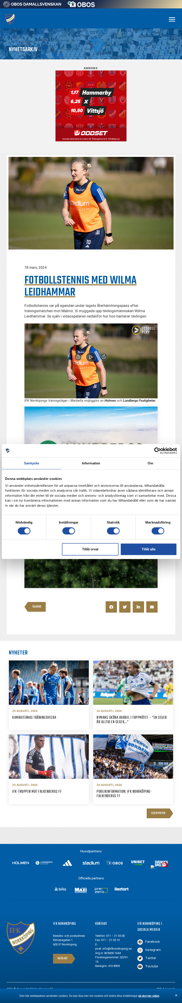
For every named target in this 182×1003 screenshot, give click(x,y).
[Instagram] (140, 950)
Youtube (151, 966)
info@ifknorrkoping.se (117, 948)
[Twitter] (140, 958)
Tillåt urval (90, 549)
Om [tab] (150, 463)
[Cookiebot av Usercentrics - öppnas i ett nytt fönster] (157, 450)
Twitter (150, 958)
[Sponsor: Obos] (81, 6)
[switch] (68, 530)
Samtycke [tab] (31, 463)
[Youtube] (140, 966)
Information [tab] (91, 463)
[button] (111, 607)
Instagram (153, 950)
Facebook (152, 941)
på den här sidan (148, 995)
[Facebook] (140, 942)
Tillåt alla (148, 549)
